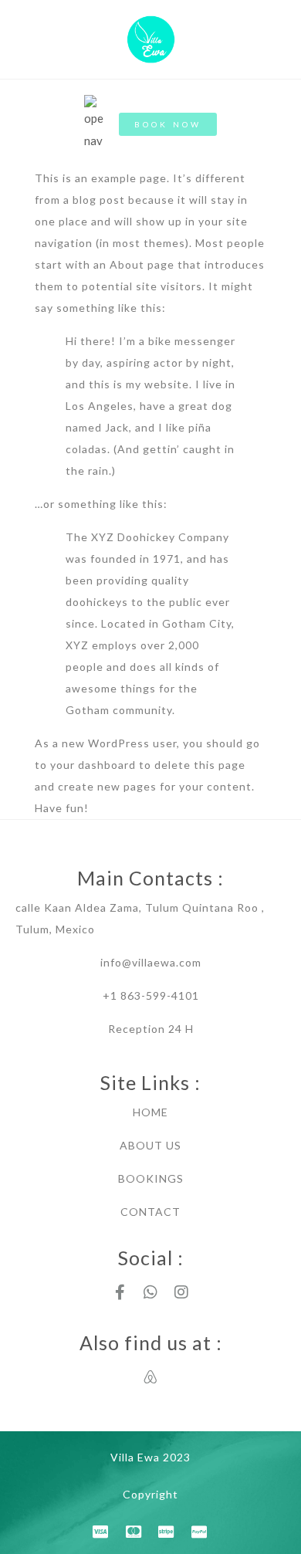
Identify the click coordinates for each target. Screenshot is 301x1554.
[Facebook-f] (119, 1292)
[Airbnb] (150, 1377)
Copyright (150, 1494)
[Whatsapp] (150, 1292)
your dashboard (93, 764)
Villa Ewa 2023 (150, 1457)
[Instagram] (181, 1292)
